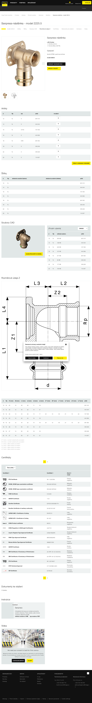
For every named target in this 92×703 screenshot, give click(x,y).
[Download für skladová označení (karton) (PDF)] (28, 179)
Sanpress (41, 15)
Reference (40, 679)
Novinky (5, 679)
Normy (44, 698)
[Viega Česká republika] (4, 2)
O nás (38, 676)
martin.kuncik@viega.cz (62, 685)
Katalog (23, 15)
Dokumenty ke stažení (68, 29)
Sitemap (5, 698)
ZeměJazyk (68, 473)
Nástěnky (48, 15)
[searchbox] (44, 8)
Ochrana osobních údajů (33, 698)
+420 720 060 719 (61, 682)
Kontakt (39, 683)
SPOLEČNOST (41, 673)
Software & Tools (24, 676)
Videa (85, 29)
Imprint (22, 698)
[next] (43, 63)
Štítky (25, 29)
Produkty (17, 15)
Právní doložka (14, 698)
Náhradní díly (7, 673)
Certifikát (5, 473)
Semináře (22, 679)
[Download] (73, 238)
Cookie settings (66, 698)
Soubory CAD (33, 29)
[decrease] (54, 119)
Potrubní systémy (32, 15)
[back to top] (88, 673)
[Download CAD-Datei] (73, 234)
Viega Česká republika (6, 15)
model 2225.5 (11, 29)
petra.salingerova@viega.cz (82, 686)
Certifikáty (56, 29)
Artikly (19, 29)
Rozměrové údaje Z (45, 29)
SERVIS (22, 673)
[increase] (62, 119)
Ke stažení (23, 681)
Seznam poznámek (54, 698)
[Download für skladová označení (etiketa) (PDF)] (62, 179)
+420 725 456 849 (80, 682)
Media (39, 681)
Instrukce (79, 29)
